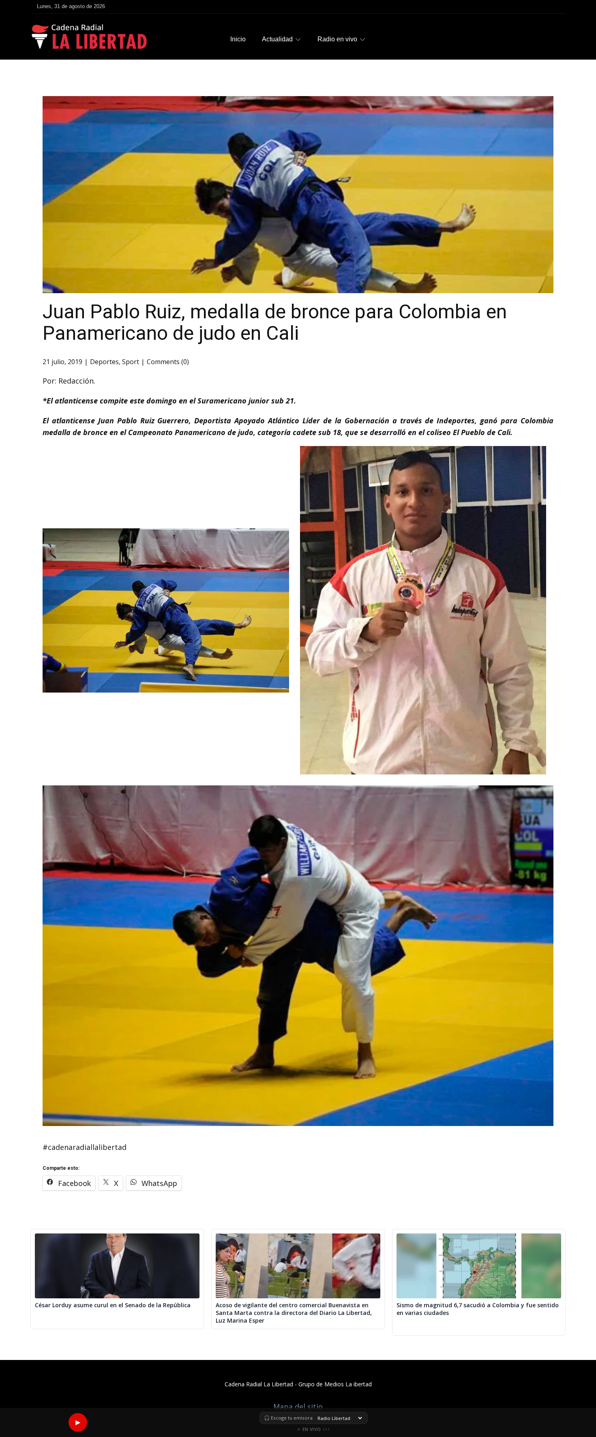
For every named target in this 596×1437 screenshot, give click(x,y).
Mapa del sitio (298, 1406)
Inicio (238, 39)
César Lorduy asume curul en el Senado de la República (113, 1305)
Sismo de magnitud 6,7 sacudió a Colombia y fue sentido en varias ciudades (478, 1309)
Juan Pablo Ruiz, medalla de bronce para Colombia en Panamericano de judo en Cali (275, 322)
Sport (130, 361)
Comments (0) (168, 361)
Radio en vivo (337, 39)
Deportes (104, 361)
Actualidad (277, 39)
